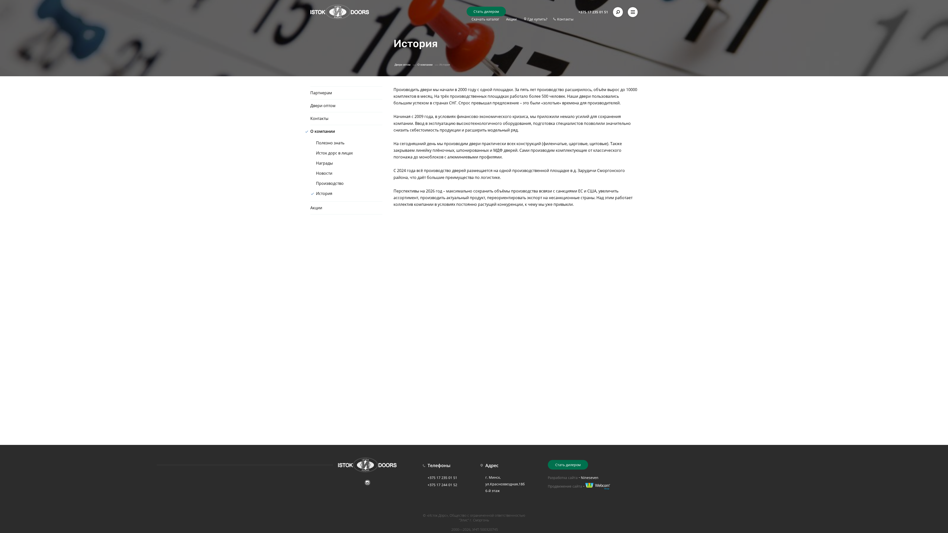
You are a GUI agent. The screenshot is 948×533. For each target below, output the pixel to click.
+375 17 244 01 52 (442, 484)
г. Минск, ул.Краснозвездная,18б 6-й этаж (505, 484)
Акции (511, 19)
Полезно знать (330, 143)
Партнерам (321, 92)
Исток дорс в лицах (334, 153)
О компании (322, 131)
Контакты (565, 19)
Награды (324, 163)
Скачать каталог (485, 19)
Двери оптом (323, 105)
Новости (324, 173)
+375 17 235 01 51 (593, 12)
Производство (330, 183)
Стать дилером (486, 11)
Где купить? (537, 19)
